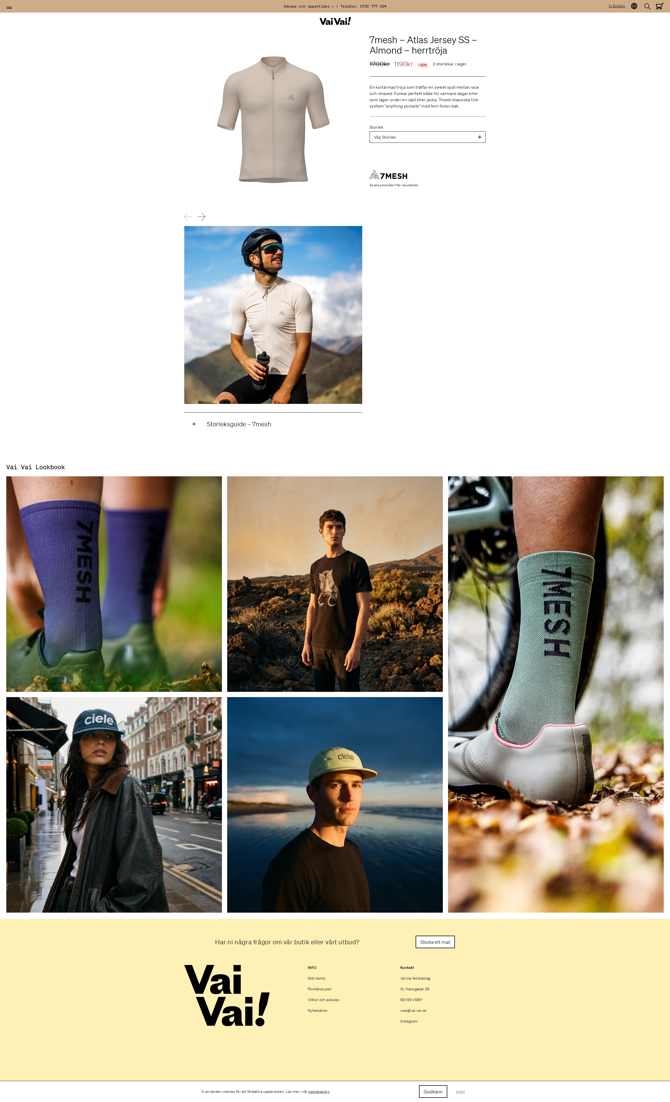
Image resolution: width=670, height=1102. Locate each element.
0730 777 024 (373, 6)
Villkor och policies (323, 999)
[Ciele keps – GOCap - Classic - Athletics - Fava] (335, 805)
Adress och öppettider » (309, 6)
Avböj (460, 1091)
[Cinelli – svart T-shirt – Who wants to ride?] (335, 584)
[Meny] (9, 8)
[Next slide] (201, 216)
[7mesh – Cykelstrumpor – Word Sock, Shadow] (556, 694)
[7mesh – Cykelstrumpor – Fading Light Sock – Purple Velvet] (114, 584)
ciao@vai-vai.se (413, 1010)
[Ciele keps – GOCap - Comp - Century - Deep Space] (114, 805)
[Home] (335, 21)
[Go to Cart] (660, 6)
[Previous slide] (188, 216)
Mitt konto (317, 978)
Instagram (408, 1021)
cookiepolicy (318, 1091)
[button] (9, 8)
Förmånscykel (319, 989)
